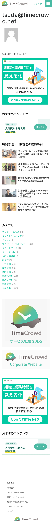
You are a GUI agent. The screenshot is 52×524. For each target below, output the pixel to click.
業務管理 (6, 284)
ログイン (38, 3)
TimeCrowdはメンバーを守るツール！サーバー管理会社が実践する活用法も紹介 (33, 207)
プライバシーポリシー (16, 492)
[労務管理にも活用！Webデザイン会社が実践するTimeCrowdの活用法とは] (9, 193)
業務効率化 (7, 276)
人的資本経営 (8, 256)
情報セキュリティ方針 (16, 497)
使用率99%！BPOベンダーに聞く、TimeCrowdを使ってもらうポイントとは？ (33, 167)
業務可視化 (7, 280)
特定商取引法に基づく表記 (17, 502)
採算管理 (6, 268)
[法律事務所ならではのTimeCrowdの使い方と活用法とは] (9, 180)
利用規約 (10, 488)
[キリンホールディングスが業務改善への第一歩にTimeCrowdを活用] (9, 153)
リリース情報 (8, 252)
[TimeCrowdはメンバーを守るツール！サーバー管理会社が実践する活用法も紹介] (9, 207)
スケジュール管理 (10, 232)
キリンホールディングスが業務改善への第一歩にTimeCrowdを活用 (33, 153)
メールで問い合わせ (15, 506)
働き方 (5, 260)
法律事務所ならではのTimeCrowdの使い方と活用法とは (33, 179)
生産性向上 (7, 288)
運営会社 (10, 483)
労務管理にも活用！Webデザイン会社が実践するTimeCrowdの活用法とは (33, 193)
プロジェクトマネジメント (15, 244)
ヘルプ (9, 511)
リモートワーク (9, 248)
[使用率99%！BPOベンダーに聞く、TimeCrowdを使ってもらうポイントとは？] (9, 167)
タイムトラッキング (12, 236)
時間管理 (6, 272)
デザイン (6, 240)
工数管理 (6, 264)
